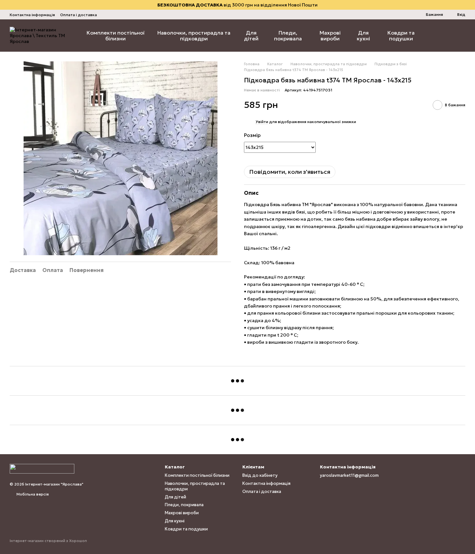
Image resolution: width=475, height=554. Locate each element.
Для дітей (251, 35)
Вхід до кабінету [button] (260, 475)
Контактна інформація (32, 14)
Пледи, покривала (288, 35)
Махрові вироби (330, 35)
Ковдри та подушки (401, 35)
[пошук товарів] (437, 35)
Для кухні (363, 35)
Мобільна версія (32, 494)
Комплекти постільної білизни (116, 35)
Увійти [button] (262, 121)
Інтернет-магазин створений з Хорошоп (48, 540)
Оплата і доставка (78, 14)
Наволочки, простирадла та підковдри (193, 35)
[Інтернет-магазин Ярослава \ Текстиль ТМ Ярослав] (42, 468)
